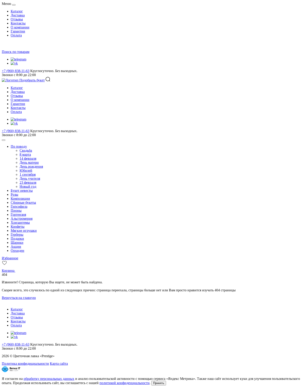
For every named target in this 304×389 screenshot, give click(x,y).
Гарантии (18, 31)
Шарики (17, 242)
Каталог (17, 11)
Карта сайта (59, 363)
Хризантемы (20, 222)
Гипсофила (19, 206)
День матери (29, 162)
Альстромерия (21, 218)
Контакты (18, 23)
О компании (20, 27)
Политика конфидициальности (25, 363)
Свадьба (26, 150)
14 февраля (28, 158)
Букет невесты (22, 190)
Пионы (16, 210)
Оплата (16, 35)
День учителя (30, 178)
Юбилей (26, 170)
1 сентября (28, 174)
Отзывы (17, 19)
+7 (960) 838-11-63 (15, 71)
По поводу (19, 146)
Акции (16, 246)
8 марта (25, 154)
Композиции (20, 198)
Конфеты (17, 226)
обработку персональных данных (49, 379)
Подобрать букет (32, 80)
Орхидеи (17, 250)
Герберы (17, 234)
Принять (158, 383)
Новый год (28, 186)
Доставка (18, 15)
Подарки (17, 238)
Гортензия (18, 214)
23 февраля (28, 182)
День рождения (31, 166)
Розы (14, 194)
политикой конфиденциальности (124, 383)
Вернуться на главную (19, 298)
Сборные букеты (23, 202)
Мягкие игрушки (24, 230)
